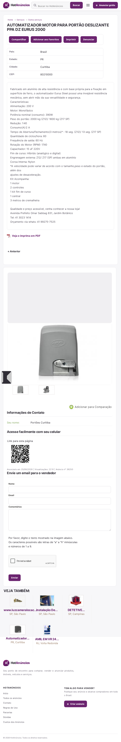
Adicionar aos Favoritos (46, 39)
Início (5, 693)
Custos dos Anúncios (13, 722)
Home (10, 20)
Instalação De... (47, 610)
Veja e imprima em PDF (26, 235)
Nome (11, 483)
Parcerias (7, 712)
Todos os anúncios (12, 698)
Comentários (15, 506)
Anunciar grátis (105, 5)
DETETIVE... (76, 610)
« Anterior (14, 251)
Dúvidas (7, 717)
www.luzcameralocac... (20, 610)
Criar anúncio (75, 704)
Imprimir (71, 39)
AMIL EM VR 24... (47, 639)
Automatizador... (17, 638)
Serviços (20, 20)
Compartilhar (19, 39)
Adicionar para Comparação (93, 407)
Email (11, 495)
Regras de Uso (10, 707)
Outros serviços (35, 20)
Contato (7, 703)
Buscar (76, 5)
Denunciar (88, 39)
